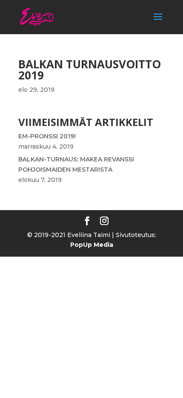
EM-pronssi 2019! (47, 136)
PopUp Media (91, 245)
